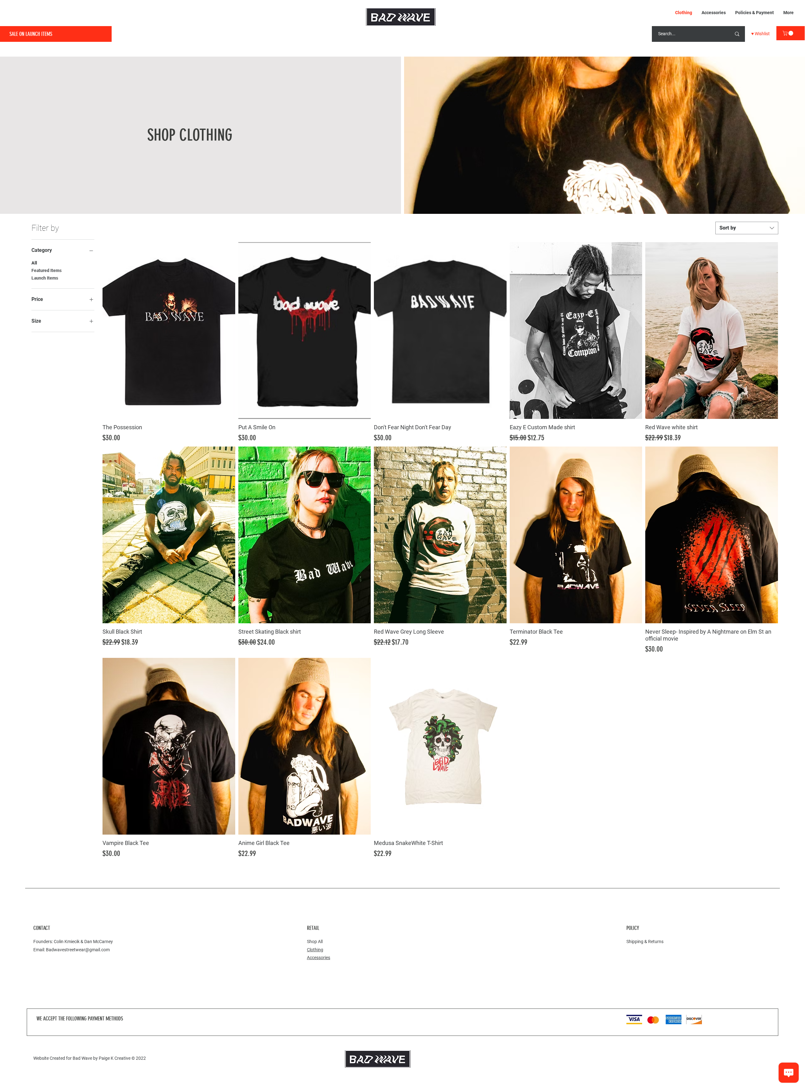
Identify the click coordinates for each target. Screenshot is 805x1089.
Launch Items (44, 278)
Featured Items (46, 270)
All (34, 262)
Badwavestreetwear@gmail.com (78, 949)
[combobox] (746, 228)
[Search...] (737, 34)
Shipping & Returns (644, 941)
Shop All (315, 941)
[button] (788, 33)
